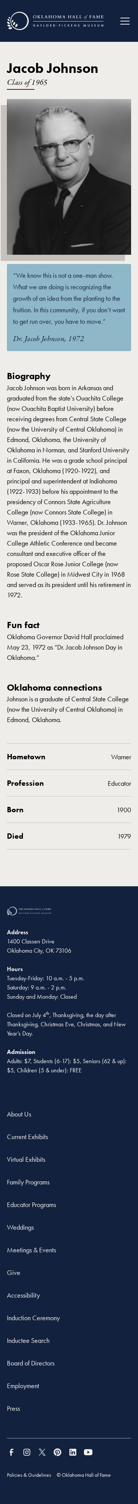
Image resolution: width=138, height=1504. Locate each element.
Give (13, 1272)
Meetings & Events (31, 1249)
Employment (23, 1385)
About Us (19, 1114)
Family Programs (28, 1181)
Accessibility (23, 1295)
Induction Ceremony (33, 1317)
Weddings (20, 1227)
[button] (122, 21)
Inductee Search (28, 1340)
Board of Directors (30, 1363)
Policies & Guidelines (29, 1474)
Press (13, 1408)
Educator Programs (31, 1204)
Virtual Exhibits (26, 1159)
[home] (55, 21)
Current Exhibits (27, 1136)
